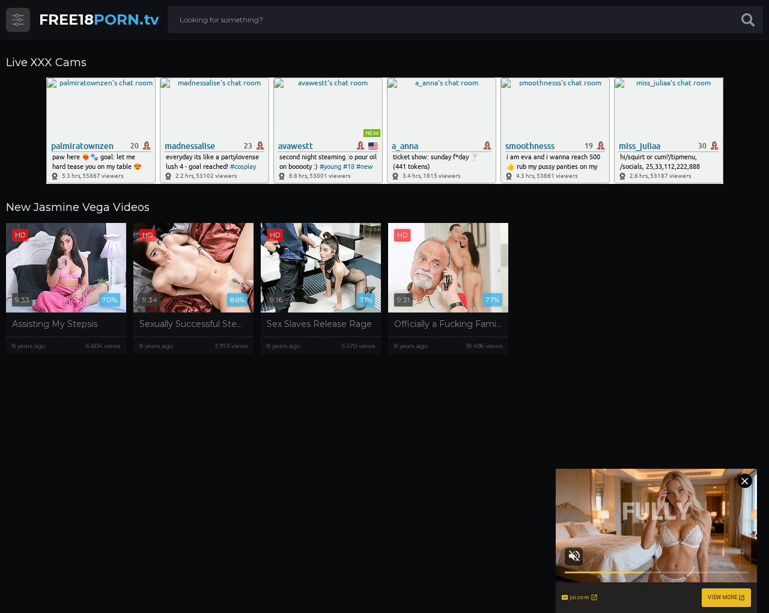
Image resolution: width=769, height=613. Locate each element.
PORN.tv (99, 19)
